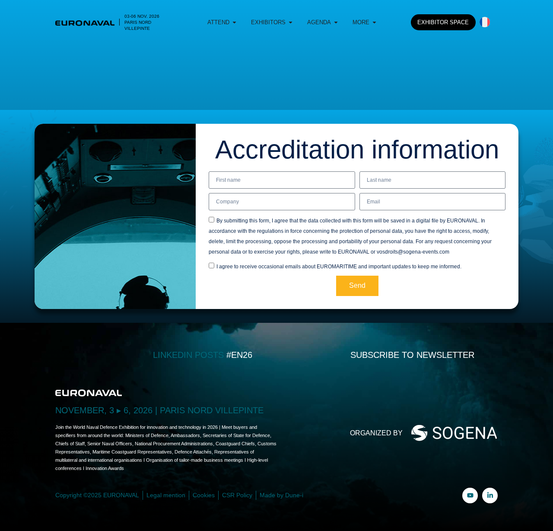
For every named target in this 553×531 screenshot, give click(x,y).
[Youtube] (470, 495)
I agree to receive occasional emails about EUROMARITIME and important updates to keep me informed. (338, 267)
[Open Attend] (234, 22)
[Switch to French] (484, 22)
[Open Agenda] (336, 22)
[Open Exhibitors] (290, 22)
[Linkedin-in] (490, 495)
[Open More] (374, 22)
